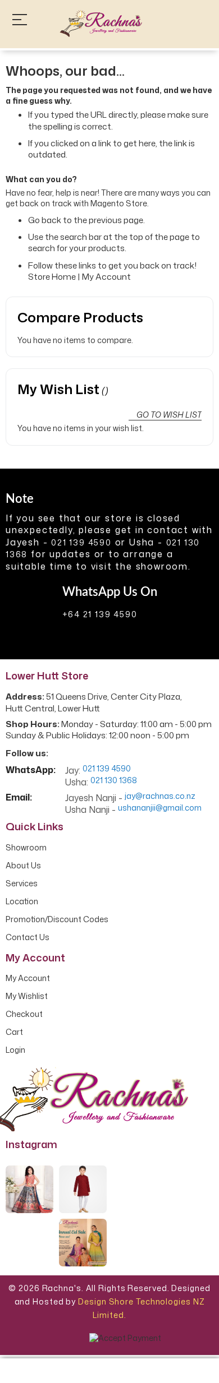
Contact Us (27, 937)
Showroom (26, 848)
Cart (14, 1032)
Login (15, 1050)
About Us (23, 866)
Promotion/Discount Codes (57, 919)
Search (202, 23)
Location (22, 901)
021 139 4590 (81, 542)
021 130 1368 (113, 780)
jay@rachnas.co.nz (160, 796)
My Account (106, 277)
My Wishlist (27, 996)
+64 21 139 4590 (100, 614)
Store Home (52, 277)
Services (22, 883)
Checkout (24, 1014)
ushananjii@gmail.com (160, 808)
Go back (44, 220)
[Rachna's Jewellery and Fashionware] (101, 23)
